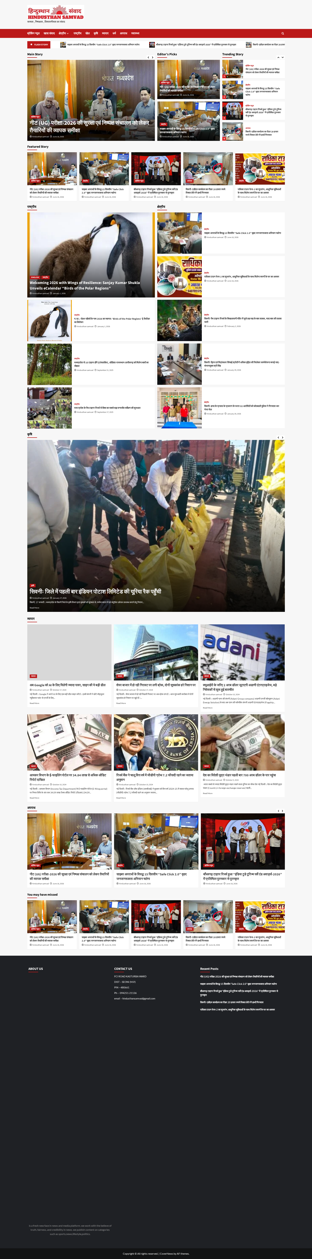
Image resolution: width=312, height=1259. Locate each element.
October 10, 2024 (233, 694)
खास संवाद (49, 33)
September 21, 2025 (105, 370)
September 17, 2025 (105, 412)
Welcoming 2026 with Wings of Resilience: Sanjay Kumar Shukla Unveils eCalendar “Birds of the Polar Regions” (85, 285)
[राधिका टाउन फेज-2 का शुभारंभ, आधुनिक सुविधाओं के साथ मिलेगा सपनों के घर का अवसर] (232, 131)
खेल (87, 33)
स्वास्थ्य (135, 33)
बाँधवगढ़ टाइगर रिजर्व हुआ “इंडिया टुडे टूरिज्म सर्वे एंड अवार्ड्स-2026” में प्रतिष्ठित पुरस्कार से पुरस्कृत (88, 44)
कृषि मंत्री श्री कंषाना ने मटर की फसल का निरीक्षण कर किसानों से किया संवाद (105, 592)
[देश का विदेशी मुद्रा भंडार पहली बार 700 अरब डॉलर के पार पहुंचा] (243, 742)
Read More (34, 607)
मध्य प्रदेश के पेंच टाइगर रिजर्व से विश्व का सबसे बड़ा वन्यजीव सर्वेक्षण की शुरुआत (107, 408)
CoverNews (166, 1253)
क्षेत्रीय (62, 33)
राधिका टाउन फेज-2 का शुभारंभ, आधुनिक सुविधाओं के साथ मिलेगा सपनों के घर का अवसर (255, 44)
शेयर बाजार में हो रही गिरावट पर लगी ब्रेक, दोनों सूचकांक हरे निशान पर (156, 685)
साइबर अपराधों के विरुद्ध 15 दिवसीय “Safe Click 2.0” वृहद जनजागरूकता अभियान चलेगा (90, 127)
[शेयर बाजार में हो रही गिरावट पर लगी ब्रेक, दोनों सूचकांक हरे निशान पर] (156, 652)
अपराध (123, 33)
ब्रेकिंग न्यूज (33, 33)
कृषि (96, 33)
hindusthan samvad (40, 136)
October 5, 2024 (232, 780)
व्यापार (105, 33)
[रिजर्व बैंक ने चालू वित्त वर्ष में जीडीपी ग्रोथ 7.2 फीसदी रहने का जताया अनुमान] (156, 742)
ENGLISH (35, 277)
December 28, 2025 (60, 598)
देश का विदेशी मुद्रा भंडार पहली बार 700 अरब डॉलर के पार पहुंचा (239, 775)
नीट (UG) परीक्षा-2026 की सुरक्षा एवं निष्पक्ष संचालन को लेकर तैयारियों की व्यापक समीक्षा (51, 191)
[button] (283, 33)
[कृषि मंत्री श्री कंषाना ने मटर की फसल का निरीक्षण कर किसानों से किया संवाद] (156, 526)
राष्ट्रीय (77, 33)
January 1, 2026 (59, 293)
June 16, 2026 (58, 136)
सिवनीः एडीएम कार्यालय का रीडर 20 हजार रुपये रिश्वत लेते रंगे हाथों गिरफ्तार (175, 44)
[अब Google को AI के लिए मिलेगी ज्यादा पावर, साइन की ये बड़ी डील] (69, 652)
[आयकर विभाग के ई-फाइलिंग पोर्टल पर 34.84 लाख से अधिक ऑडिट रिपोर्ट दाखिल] (69, 742)
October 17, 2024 (59, 690)
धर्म (114, 33)
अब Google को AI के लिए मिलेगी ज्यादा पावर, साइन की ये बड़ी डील (67, 685)
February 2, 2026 (234, 326)
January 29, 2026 (234, 370)
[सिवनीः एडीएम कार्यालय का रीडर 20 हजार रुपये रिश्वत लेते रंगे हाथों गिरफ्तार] (232, 110)
